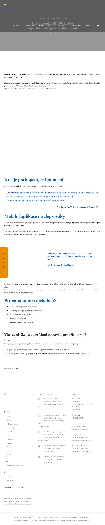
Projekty (9, 454)
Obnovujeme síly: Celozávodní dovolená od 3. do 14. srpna (54, 458)
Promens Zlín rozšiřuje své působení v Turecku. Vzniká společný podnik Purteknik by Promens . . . (50, 403)
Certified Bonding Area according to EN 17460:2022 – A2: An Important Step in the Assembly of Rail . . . (52, 419)
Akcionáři (10, 480)
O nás (41, 25)
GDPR (9, 450)
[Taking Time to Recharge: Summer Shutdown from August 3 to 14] (40, 447)
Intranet (9, 477)
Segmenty (17, 25)
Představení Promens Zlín (15, 465)
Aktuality (51, 25)
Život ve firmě (75, 25)
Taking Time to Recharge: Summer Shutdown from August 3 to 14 (55, 447)
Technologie (30, 25)
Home (9, 416)
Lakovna (10, 431)
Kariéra (62, 25)
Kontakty (89, 25)
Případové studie (12, 424)
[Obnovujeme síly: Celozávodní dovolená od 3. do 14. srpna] (40, 458)
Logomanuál (11, 492)
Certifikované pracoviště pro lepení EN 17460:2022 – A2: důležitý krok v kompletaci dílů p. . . (55, 434)
